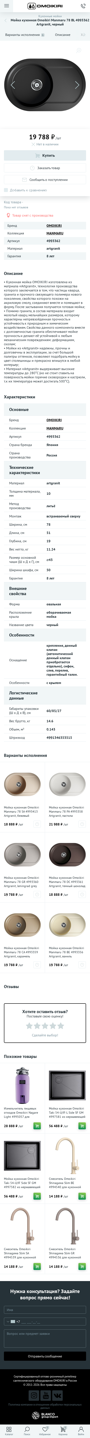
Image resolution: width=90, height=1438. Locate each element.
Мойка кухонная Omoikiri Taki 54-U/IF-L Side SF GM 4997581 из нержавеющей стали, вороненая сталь (67, 1114)
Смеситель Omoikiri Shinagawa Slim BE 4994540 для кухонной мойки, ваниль (65, 1185)
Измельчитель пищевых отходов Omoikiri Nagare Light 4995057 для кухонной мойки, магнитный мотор (21, 1116)
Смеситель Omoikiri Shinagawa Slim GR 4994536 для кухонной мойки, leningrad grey (65, 1255)
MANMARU (55, 233)
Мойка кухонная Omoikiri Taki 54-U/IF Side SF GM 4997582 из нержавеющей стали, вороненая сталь (22, 1185)
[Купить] (37, 1125)
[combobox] (12, 1321)
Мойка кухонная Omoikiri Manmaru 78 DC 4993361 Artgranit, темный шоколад (67, 882)
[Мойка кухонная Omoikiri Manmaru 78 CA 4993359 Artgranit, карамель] (22, 925)
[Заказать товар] (37, 824)
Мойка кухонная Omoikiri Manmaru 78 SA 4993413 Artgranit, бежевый (21, 811)
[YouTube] (45, 1395)
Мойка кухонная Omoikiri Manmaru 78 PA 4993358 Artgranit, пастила (66, 811)
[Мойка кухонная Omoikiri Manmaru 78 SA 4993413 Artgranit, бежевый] (22, 784)
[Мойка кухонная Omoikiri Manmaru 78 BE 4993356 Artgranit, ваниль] (67, 925)
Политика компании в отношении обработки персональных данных (45, 1406)
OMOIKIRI (54, 225)
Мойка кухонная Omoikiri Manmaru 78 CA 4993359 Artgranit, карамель (21, 952)
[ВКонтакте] (57, 1395)
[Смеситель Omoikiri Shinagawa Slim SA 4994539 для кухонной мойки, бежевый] (22, 1226)
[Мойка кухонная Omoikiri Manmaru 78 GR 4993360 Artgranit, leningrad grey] (22, 854)
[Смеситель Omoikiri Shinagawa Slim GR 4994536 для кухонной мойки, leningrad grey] (67, 1226)
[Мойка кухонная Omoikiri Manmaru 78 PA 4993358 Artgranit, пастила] (67, 784)
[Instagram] (34, 1395)
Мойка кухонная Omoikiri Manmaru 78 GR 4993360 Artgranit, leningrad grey (21, 882)
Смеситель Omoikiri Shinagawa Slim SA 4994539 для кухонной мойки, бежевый (20, 1255)
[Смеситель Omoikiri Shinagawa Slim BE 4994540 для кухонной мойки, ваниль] (67, 1155)
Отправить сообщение (45, 1356)
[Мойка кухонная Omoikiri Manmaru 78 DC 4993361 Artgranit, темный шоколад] (67, 854)
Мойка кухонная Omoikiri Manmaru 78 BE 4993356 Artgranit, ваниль (66, 952)
